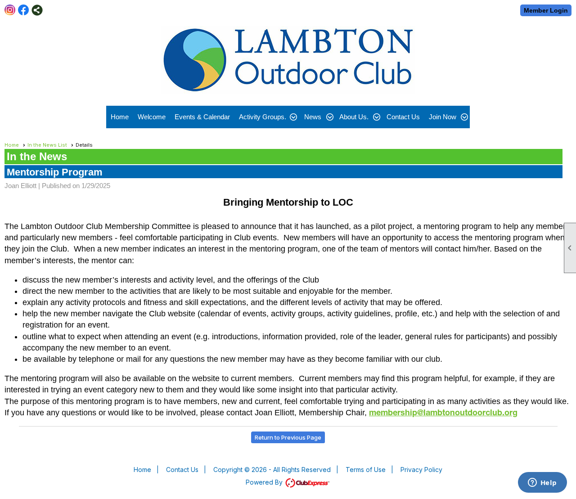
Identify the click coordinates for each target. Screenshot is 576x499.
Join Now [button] (442, 117)
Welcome (152, 117)
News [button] (312, 117)
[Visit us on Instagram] (10, 10)
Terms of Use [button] (366, 469)
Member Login (546, 10)
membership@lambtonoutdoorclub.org (443, 413)
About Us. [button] (354, 117)
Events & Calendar (202, 117)
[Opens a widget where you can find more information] (542, 483)
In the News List (47, 145)
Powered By (265, 482)
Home (120, 117)
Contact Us (403, 117)
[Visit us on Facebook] (23, 10)
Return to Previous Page (288, 437)
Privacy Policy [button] (421, 469)
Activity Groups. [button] (262, 117)
